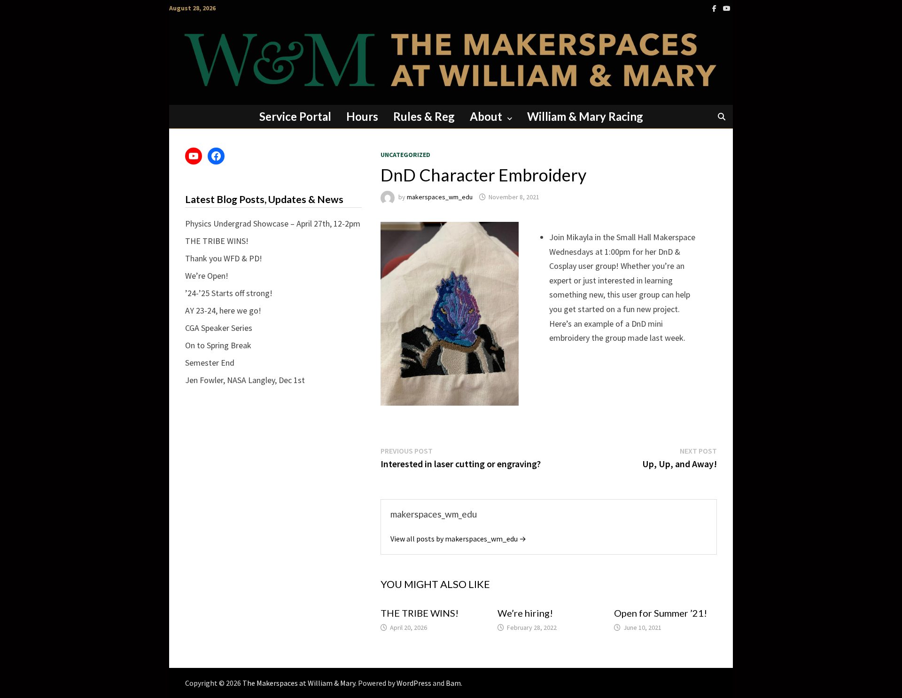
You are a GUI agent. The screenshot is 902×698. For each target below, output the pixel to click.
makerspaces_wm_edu (440, 197)
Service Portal (295, 116)
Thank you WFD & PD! (223, 258)
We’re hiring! (525, 613)
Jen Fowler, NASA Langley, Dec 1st (245, 380)
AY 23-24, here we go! (223, 310)
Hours (362, 116)
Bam (453, 683)
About (486, 116)
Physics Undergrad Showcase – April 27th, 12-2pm (272, 223)
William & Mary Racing (585, 116)
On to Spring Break (218, 345)
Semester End (209, 362)
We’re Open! (206, 275)
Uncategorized (405, 154)
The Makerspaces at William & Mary (298, 683)
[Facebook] (715, 7)
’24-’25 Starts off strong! (228, 293)
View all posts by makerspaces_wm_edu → (458, 538)
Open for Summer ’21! (660, 613)
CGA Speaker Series (218, 327)
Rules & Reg (424, 116)
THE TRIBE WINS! (420, 613)
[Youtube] (727, 7)
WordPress (414, 683)
